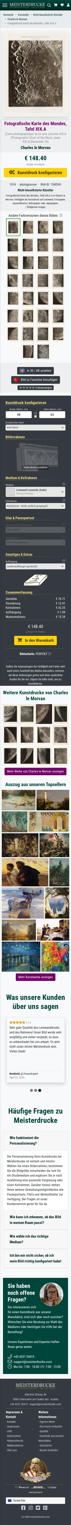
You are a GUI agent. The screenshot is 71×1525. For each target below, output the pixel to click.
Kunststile (23, 15)
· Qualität (43, 1431)
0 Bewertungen (43, 387)
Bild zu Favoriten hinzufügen (38, 380)
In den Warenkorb (38, 640)
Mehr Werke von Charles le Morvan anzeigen (35, 771)
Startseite (8, 15)
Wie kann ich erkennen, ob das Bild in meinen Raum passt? (35, 1220)
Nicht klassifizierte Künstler (48, 15)
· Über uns (11, 1450)
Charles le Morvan (17, 19)
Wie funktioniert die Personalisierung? (24, 1141)
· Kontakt (11, 1422)
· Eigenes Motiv (46, 1422)
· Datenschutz (13, 1436)
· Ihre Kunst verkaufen (50, 1426)
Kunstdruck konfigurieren (38, 172)
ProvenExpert (30, 1073)
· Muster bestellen (48, 1450)
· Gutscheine (45, 1445)
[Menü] (5, 5)
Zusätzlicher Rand (14, 422)
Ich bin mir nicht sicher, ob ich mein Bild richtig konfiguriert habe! (35, 1258)
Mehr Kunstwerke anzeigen (35, 977)
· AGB (9, 1431)
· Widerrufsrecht (14, 1440)
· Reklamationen (14, 1445)
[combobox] (35, 428)
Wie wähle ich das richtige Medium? (29, 1239)
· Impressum (13, 1426)
